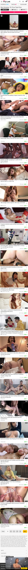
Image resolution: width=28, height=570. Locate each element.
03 (14, 531)
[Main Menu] (1, 1)
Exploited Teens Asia (5, 291)
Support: (3, 553)
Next (25, 531)
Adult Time (4, 205)
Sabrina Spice (4, 184)
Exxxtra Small (4, 248)
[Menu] (23, 1)
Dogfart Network (5, 162)
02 (10, 531)
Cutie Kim (3, 355)
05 (20, 531)
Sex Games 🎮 (23, 4)
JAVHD (3, 377)
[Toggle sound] (7, 558)
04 (17, 531)
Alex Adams (4, 119)
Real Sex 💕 (14, 4)
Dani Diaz (3, 55)
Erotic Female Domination (6, 76)
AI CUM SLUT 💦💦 (5, 4)
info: (2, 550)
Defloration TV (4, 484)
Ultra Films (4, 463)
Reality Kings (4, 334)
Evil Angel (3, 98)
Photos (14, 9)
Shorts (23, 9)
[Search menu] (20, 1)
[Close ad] (26, 558)
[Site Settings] (26, 1)
